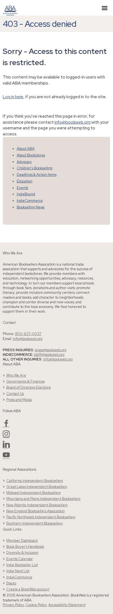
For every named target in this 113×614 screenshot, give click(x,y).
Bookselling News (30, 207)
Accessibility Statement (67, 605)
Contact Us (15, 393)
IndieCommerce (30, 200)
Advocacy (24, 161)
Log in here (13, 97)
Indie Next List (17, 571)
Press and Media (19, 399)
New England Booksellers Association (35, 511)
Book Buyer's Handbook (25, 546)
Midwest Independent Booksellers (33, 492)
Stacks (11, 583)
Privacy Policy (13, 605)
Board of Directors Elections (28, 387)
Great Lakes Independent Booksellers (36, 486)
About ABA (26, 148)
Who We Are (16, 375)
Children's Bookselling (34, 168)
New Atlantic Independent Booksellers (36, 505)
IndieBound (26, 194)
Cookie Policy (36, 605)
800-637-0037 (28, 333)
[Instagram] (6, 436)
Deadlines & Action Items (36, 174)
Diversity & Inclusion (22, 552)
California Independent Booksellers (34, 480)
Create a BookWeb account (27, 589)
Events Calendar (19, 559)
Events (22, 187)
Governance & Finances (25, 381)
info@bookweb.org (73, 122)
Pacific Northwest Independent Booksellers (40, 517)
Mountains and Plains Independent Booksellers (43, 498)
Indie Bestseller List (22, 565)
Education (24, 181)
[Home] (10, 7)
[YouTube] (6, 457)
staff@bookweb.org (49, 354)
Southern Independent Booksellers (34, 523)
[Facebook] (6, 425)
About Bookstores (31, 155)
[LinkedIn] (6, 446)
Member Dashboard (22, 540)
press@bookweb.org (50, 350)
